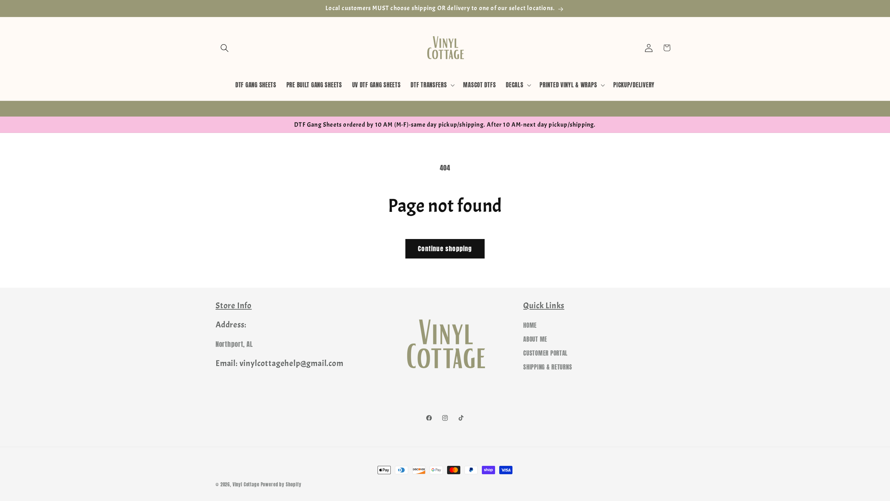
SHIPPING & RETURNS (547, 367)
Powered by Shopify (281, 484)
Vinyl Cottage (246, 484)
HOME (530, 325)
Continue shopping (445, 248)
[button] (225, 48)
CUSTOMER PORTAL (545, 353)
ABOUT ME (535, 339)
